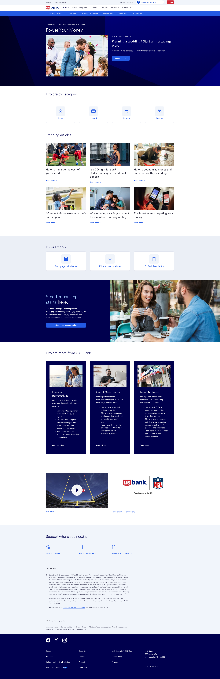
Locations (130, 2)
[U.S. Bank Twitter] (56, 640)
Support (122, 2)
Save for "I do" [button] (121, 58)
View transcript (51, 511)
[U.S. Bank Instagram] (64, 640)
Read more (50, 180)
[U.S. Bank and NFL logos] (77, 490)
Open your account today (66, 325)
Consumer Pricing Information (74, 607)
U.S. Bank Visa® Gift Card (122, 651)
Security (82, 651)
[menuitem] (52, 8)
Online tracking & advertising (58, 662)
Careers (82, 656)
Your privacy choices (54, 667)
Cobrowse (83, 667)
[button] (170, 2)
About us (48, 2)
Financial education (60, 2)
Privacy (115, 662)
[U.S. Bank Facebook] (48, 640)
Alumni (82, 662)
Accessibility (117, 656)
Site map (49, 656)
